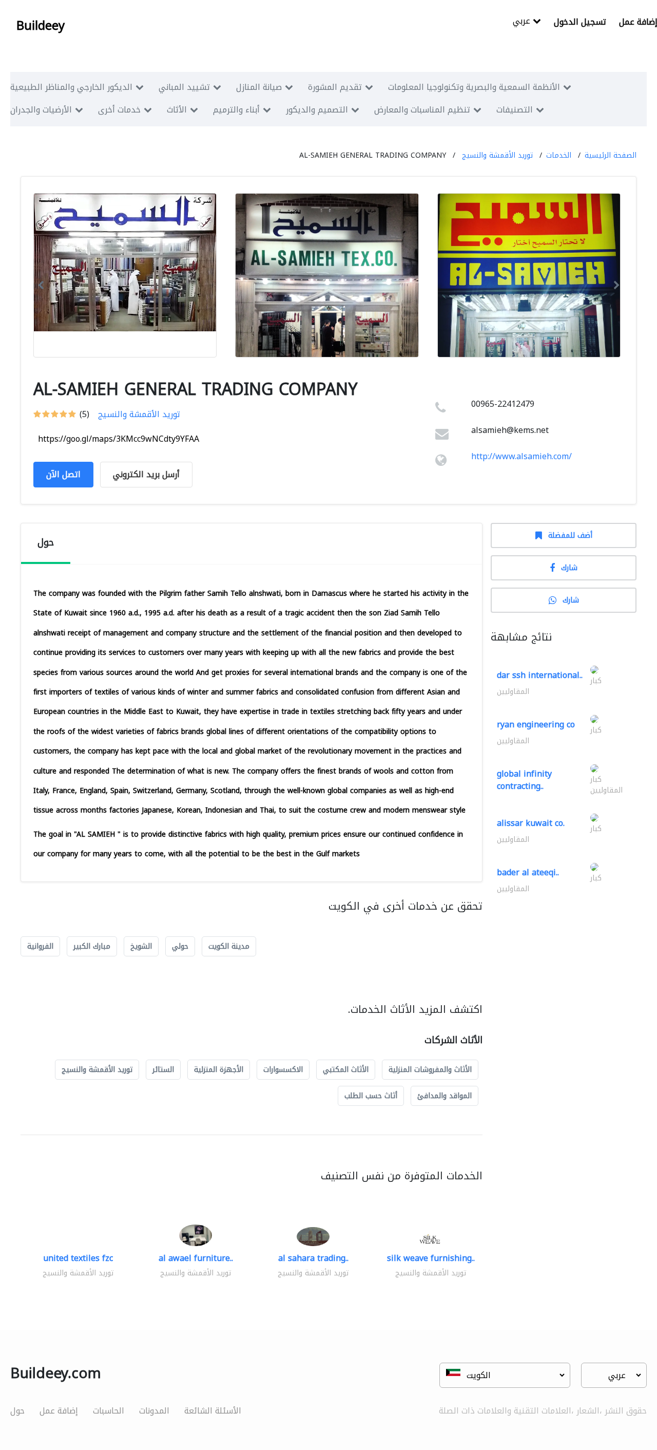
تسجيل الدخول (580, 22)
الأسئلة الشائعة (212, 1411)
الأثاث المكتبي (346, 1070)
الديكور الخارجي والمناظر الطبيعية (71, 87)
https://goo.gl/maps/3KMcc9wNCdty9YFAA (118, 439)
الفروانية (40, 946)
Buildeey (40, 25)
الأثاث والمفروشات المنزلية (430, 1070)
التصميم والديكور (317, 110)
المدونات (154, 1411)
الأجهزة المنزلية (218, 1070)
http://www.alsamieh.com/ (521, 456)
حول (17, 1411)
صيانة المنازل (259, 87)
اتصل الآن (63, 474)
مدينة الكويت (228, 946)
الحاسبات (108, 1411)
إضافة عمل (59, 1411)
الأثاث (177, 110)
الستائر (163, 1070)
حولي (180, 946)
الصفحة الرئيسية (610, 155)
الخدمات (558, 155)
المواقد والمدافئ (444, 1096)
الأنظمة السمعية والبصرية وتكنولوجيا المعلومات (474, 87)
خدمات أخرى (119, 110)
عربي (523, 22)
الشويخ (141, 946)
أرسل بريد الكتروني (146, 474)
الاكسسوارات (283, 1070)
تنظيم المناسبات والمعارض (422, 110)
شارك (569, 568)
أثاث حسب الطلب (370, 1096)
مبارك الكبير (91, 946)
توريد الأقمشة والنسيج (497, 155)
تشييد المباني (184, 87)
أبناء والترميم (236, 110)
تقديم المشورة (335, 87)
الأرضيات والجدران (41, 110)
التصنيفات (514, 110)
